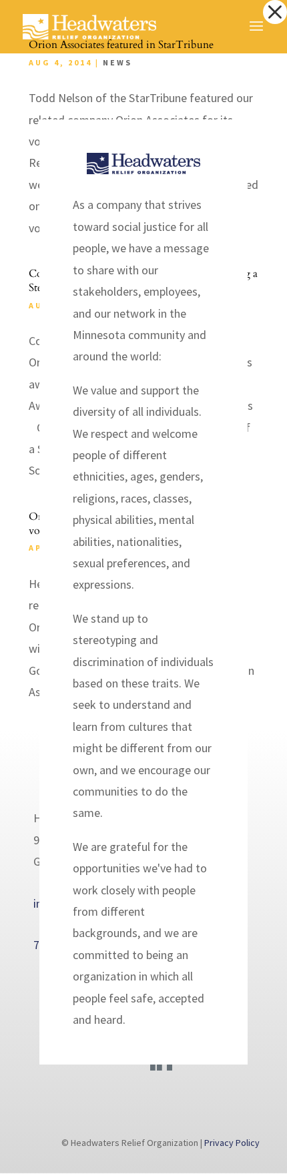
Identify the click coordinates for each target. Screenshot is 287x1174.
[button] (275, 12)
